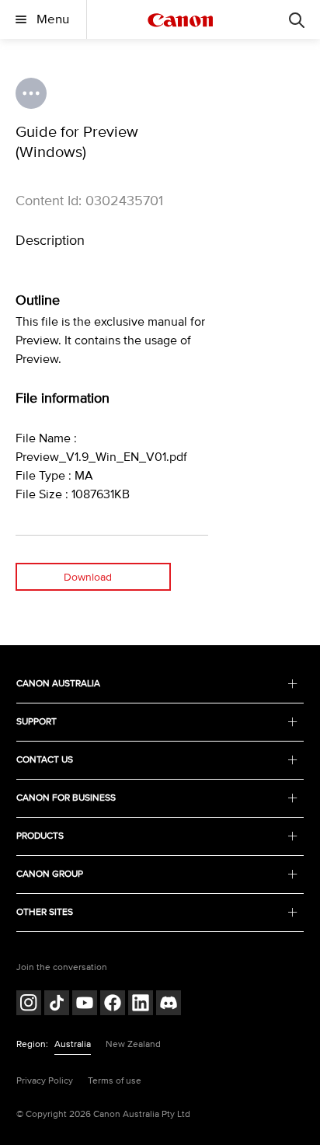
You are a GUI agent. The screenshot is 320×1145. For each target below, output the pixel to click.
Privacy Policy (44, 1081)
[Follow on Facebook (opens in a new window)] (112, 1004)
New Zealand (133, 1044)
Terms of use (114, 1081)
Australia (72, 1044)
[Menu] (296, 19)
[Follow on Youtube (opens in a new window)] (84, 1004)
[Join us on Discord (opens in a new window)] (168, 1004)
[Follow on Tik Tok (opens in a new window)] (56, 1004)
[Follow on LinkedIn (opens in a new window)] (140, 1004)
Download (88, 577)
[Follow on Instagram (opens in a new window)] (28, 1004)
